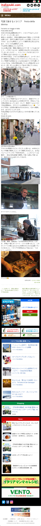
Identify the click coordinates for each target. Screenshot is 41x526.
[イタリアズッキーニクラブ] (10, 10)
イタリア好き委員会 (17, 349)
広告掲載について (12, 521)
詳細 (30, 315)
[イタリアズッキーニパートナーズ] (30, 10)
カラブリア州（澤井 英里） (19, 373)
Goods (14, 414)
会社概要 (5, 519)
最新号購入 (30, 311)
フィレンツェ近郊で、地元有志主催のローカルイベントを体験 (24, 346)
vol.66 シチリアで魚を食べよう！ (22, 455)
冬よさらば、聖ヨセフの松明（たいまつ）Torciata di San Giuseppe (24, 381)
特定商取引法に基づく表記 (26, 521)
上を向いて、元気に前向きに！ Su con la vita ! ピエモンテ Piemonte (10, 290)
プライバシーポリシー (32, 519)
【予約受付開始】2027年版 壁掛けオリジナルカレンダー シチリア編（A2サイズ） (25, 409)
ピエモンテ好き (36, 280)
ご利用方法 (12, 519)
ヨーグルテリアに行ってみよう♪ (23, 357)
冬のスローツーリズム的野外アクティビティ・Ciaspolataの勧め (24, 369)
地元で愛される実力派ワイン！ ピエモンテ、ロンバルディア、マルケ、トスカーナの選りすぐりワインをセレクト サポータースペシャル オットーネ (31, 292)
